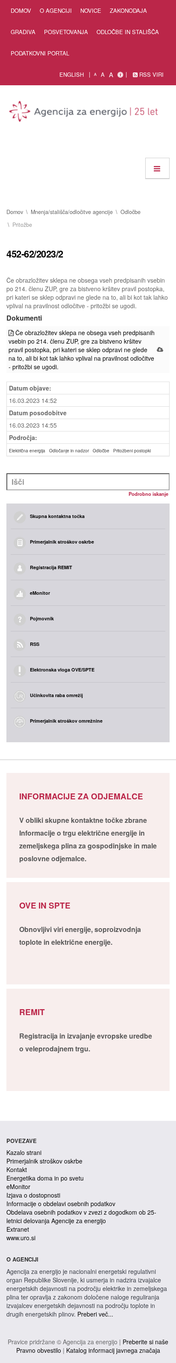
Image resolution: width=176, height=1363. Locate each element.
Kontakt (16, 1169)
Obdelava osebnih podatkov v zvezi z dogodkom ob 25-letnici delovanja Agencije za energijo (81, 1216)
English (71, 74)
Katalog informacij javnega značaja (113, 1350)
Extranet (17, 1229)
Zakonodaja (128, 10)
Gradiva (23, 32)
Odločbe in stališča (128, 32)
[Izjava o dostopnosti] (120, 74)
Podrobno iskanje (148, 493)
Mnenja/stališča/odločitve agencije (72, 212)
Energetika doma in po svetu (45, 1178)
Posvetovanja (66, 32)
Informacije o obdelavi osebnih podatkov (60, 1203)
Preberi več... (95, 1314)
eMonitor (18, 1186)
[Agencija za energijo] (84, 113)
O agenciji (56, 10)
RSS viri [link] (151, 74)
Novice (90, 10)
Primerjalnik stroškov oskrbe (44, 1161)
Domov (21, 10)
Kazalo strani (23, 1152)
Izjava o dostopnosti (33, 1195)
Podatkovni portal (40, 53)
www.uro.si (20, 1237)
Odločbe (130, 212)
